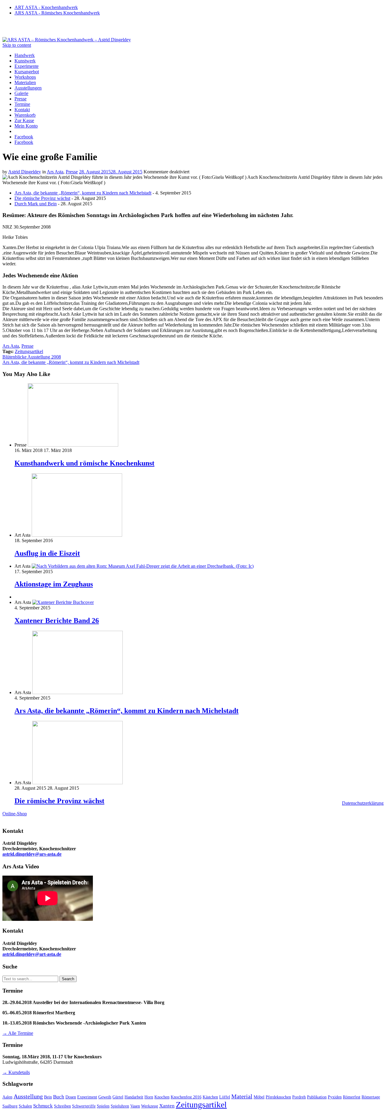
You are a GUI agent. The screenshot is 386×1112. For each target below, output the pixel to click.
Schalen (25, 1106)
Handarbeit (134, 1097)
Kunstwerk (25, 60)
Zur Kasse (24, 120)
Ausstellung (28, 1096)
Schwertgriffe (84, 1106)
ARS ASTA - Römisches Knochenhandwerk (57, 12)
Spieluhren (120, 1106)
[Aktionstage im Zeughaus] (143, 566)
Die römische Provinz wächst (42, 198)
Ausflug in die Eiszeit (47, 553)
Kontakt (22, 109)
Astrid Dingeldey (24, 171)
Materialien (25, 82)
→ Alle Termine (17, 1033)
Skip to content (16, 45)
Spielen (103, 1106)
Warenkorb (25, 115)
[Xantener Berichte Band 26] (63, 602)
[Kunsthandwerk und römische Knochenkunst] (73, 444)
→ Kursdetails (16, 1072)
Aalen (7, 1097)
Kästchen (210, 1097)
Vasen (135, 1106)
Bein (48, 1097)
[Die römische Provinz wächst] (77, 782)
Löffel (224, 1097)
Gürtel (117, 1097)
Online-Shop (14, 813)
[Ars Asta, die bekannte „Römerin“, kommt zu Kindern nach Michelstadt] (77, 692)
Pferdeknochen (278, 1097)
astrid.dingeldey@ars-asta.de (32, 854)
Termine (22, 104)
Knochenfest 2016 (186, 1097)
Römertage (371, 1097)
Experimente (26, 66)
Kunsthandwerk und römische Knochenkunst (84, 463)
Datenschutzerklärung (363, 803)
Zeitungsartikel (29, 351)
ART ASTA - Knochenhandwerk (46, 7)
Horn (148, 1097)
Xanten (167, 1106)
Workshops (25, 77)
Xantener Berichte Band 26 (56, 620)
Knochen (161, 1097)
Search (68, 979)
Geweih (104, 1097)
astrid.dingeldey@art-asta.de (31, 954)
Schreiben (62, 1106)
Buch (58, 1097)
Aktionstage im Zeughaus (53, 584)
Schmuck (43, 1106)
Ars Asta (55, 171)
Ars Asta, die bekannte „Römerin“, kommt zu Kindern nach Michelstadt (82, 192)
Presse (20, 98)
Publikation (317, 1097)
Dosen (70, 1097)
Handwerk (24, 55)
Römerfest (351, 1097)
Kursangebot (26, 71)
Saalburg (9, 1106)
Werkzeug (149, 1106)
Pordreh (299, 1097)
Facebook (23, 136)
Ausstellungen (28, 87)
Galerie (21, 93)
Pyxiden (335, 1097)
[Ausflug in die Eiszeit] (77, 535)
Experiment (87, 1097)
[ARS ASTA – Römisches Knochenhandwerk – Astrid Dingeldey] (66, 39)
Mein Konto (26, 125)
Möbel (259, 1097)
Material (241, 1096)
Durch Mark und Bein (35, 203)
